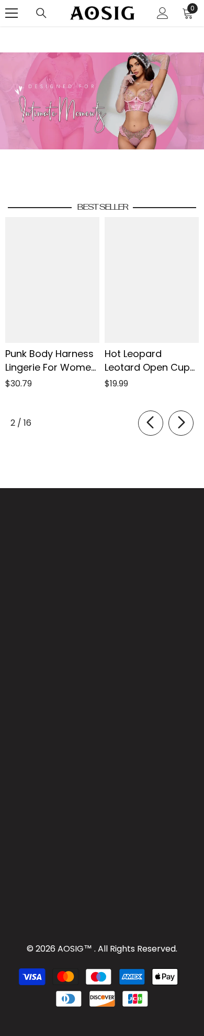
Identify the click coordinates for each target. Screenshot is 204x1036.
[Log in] (162, 13)
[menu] (11, 13)
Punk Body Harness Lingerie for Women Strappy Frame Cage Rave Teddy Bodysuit (51, 360)
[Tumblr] (53, 662)
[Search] (41, 13)
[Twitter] (77, 662)
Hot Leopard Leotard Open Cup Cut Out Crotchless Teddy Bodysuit (149, 360)
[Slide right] (181, 423)
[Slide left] (150, 423)
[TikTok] (29, 662)
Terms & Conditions (103, 625)
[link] (102, 100)
